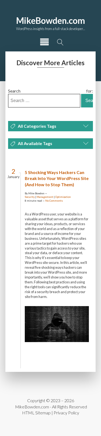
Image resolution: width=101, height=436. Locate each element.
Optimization (63, 196)
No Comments (54, 200)
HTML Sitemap (36, 412)
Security (30, 196)
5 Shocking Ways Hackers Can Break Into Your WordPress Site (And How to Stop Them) (57, 178)
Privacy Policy (66, 412)
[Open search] (60, 42)
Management (45, 196)
